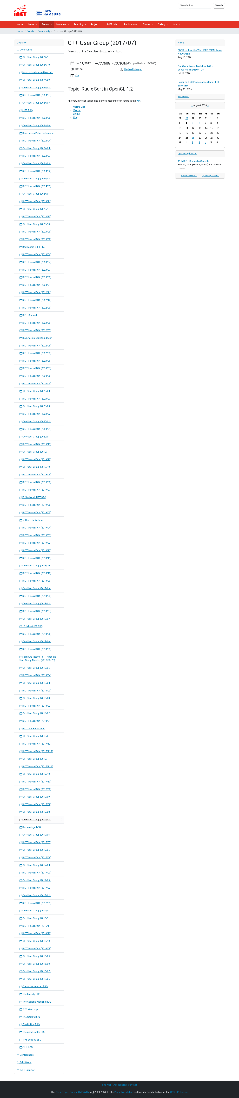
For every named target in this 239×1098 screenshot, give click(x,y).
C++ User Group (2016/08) (36, 964)
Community (44, 31)
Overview (22, 42)
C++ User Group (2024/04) (36, 148)
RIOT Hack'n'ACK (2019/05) (36, 512)
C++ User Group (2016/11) (36, 918)
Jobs (175, 24)
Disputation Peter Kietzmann (37, 133)
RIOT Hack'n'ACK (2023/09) (36, 231)
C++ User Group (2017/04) (36, 865)
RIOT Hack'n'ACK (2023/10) (36, 216)
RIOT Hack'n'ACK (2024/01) (36, 186)
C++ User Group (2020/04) (36, 391)
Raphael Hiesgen (133, 69)
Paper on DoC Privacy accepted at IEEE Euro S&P (199, 84)
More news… (183, 96)
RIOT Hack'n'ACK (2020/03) (36, 398)
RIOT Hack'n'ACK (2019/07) (36, 489)
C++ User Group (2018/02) (36, 713)
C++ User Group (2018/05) (36, 668)
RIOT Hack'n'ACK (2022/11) (36, 292)
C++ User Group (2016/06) (36, 979)
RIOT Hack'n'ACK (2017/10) (36, 781)
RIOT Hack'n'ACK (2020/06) (36, 376)
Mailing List (79, 107)
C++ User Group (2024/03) (36, 163)
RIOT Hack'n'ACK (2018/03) (36, 690)
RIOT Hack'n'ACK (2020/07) (36, 368)
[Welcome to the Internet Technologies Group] (40, 10)
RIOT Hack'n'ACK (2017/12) (36, 743)
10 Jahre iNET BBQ (32, 626)
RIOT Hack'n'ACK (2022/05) (36, 353)
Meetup (77, 110)
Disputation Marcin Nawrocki (37, 72)
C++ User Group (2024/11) (36, 57)
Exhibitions (25, 1062)
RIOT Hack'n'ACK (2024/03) (36, 156)
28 (187, 118)
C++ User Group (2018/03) (36, 698)
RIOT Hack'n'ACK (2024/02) (36, 171)
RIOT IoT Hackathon (33, 728)
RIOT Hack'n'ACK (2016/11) (36, 926)
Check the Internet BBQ (35, 986)
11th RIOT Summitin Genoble (193, 161)
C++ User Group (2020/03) (36, 406)
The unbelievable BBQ (34, 1032)
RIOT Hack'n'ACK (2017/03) (36, 872)
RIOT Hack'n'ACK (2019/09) (36, 474)
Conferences (26, 1055)
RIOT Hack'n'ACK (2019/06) (36, 505)
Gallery (161, 24)
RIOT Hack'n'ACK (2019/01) (36, 535)
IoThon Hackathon (32, 520)
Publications (130, 24)
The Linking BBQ (31, 1024)
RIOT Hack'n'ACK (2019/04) (36, 527)
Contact (132, 1085)
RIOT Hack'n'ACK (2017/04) (36, 857)
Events (45, 24)
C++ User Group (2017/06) (36, 834)
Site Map (107, 1085)
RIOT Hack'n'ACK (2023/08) (36, 239)
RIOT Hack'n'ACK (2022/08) (36, 323)
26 (193, 137)
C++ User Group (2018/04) (36, 683)
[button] (37, 24)
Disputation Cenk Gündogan (37, 338)
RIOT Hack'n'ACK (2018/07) (36, 611)
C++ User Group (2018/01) (36, 736)
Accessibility (120, 1085)
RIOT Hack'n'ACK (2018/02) (36, 705)
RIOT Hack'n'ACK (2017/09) (36, 789)
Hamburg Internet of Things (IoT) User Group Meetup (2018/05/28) (39, 658)
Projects (95, 24)
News (31, 24)
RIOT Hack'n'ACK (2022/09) (36, 307)
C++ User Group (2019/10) (36, 467)
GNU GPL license (179, 1092)
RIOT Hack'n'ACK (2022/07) (36, 330)
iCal (77, 75)
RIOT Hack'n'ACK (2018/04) (36, 675)
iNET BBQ (27, 110)
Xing (75, 117)
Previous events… (189, 175)
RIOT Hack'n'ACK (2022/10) (36, 300)
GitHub (76, 114)
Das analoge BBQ (31, 827)
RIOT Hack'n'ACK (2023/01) (36, 285)
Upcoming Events (187, 153)
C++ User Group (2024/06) (36, 125)
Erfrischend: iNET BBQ (34, 497)
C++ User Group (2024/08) (36, 87)
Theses (146, 24)
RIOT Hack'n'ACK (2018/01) (36, 721)
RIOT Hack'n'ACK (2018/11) (36, 558)
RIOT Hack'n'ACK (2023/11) (36, 201)
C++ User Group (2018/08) (36, 603)
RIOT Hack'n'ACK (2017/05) (36, 842)
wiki (138, 100)
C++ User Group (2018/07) (36, 619)
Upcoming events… (210, 175)
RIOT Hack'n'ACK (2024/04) (36, 140)
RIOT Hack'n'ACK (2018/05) (36, 649)
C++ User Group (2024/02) (36, 178)
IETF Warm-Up (30, 1009)
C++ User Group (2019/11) (36, 451)
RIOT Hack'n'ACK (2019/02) (36, 543)
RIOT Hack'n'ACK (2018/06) (36, 634)
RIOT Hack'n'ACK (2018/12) (36, 550)
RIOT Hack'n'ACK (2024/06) (36, 118)
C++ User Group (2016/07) (36, 971)
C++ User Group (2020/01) (36, 436)
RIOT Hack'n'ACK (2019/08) (36, 482)
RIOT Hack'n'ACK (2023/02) (36, 277)
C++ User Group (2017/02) (36, 895)
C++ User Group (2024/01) (36, 193)
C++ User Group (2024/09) (36, 80)
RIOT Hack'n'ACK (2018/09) (36, 580)
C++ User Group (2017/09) (36, 796)
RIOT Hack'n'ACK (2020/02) (36, 414)
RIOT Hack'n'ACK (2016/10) (36, 933)
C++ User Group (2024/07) (36, 102)
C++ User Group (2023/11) (36, 209)
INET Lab (112, 24)
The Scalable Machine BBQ (36, 1001)
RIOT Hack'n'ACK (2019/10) (36, 459)
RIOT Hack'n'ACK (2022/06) (36, 345)
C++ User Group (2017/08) (36, 812)
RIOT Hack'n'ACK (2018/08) (36, 596)
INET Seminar (26, 1070)
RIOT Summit (29, 315)
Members (61, 24)
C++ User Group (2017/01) (36, 910)
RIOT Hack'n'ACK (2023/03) (36, 269)
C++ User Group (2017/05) (36, 850)
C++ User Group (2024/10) (36, 64)
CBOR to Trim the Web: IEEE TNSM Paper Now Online (200, 52)
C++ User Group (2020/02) (36, 421)
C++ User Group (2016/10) (36, 941)
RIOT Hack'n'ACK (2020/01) (36, 429)
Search (219, 5)
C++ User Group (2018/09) (36, 588)
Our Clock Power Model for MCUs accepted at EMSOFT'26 (195, 68)
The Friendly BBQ (31, 994)
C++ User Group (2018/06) (36, 641)
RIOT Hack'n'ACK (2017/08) (36, 804)
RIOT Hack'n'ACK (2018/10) (36, 573)
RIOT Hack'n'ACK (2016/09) (36, 948)
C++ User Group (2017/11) (36, 759)
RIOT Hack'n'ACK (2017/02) (36, 888)
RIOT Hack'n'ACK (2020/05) (36, 383)
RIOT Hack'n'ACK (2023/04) (36, 262)
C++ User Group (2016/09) (36, 956)
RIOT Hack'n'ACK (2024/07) (36, 95)
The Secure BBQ (31, 1017)
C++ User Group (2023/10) (36, 224)
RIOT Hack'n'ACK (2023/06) (36, 254)
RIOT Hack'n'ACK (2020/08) (36, 360)
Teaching (78, 24)
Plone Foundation (123, 1092)
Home (20, 24)
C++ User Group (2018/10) (36, 565)
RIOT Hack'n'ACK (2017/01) (36, 903)
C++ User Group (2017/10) (36, 774)
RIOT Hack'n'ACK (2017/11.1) (37, 766)
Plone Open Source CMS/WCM (73, 1092)
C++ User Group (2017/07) (36, 819)
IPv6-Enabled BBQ (31, 1039)
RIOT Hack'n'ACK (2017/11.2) (37, 751)
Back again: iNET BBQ (33, 247)
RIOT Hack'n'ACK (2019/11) (36, 444)
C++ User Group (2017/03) (36, 880)
